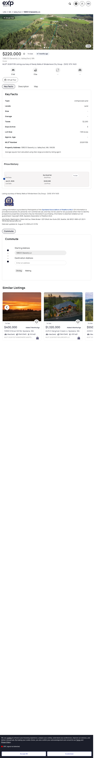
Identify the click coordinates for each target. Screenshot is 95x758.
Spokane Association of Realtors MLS (57, 209)
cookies (9, 738)
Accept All (24, 754)
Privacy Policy (6, 742)
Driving (19, 270)
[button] (24, 54)
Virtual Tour (11, 80)
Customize (69, 754)
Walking (28, 270)
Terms (78, 740)
